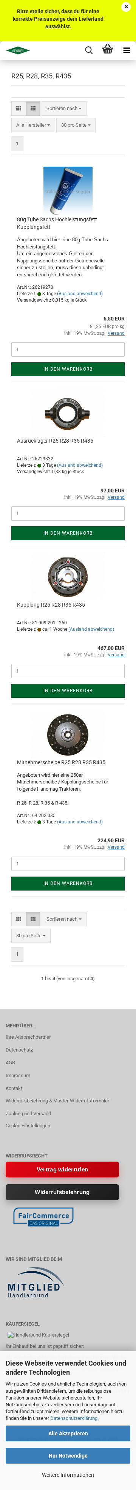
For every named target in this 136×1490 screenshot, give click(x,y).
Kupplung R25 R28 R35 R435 (51, 605)
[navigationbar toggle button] (126, 50)
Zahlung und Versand (28, 1113)
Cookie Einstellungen (28, 1125)
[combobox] (64, 108)
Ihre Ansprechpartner (28, 1037)
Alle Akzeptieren (68, 1433)
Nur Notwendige (68, 1456)
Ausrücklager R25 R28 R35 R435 (55, 441)
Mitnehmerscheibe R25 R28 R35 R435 (61, 762)
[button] (18, 108)
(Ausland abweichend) (80, 293)
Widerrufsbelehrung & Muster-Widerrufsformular (57, 1101)
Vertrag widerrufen (62, 1169)
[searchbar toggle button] (88, 50)
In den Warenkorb (68, 369)
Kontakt (14, 1088)
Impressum (18, 1075)
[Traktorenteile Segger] (15, 50)
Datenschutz (19, 1050)
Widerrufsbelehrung (62, 1192)
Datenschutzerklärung (73, 1418)
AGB (10, 1062)
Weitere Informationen (68, 1475)
